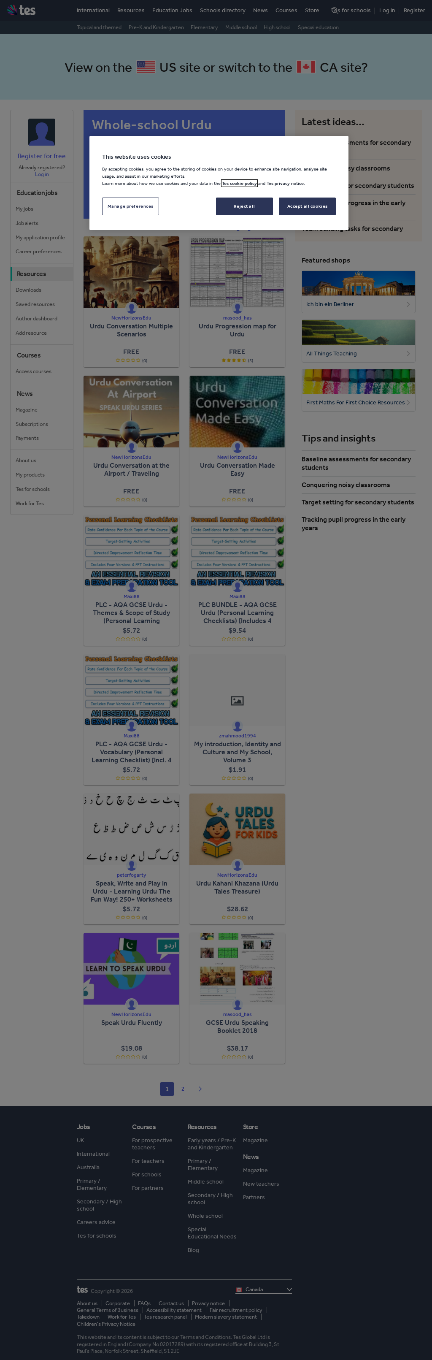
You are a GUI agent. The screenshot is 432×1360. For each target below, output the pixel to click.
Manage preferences (131, 206)
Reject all (244, 206)
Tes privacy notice (285, 183)
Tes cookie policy (239, 183)
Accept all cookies (307, 206)
